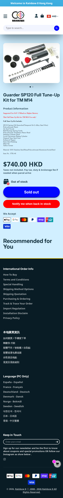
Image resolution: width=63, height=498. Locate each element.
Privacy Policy (11, 318)
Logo (18, 16)
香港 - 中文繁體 (11, 420)
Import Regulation (14, 308)
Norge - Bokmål (12, 401)
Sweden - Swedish (13, 406)
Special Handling (13, 284)
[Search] (56, 28)
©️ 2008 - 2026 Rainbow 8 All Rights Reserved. (40, 491)
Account (36, 16)
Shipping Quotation (14, 294)
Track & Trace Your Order (18, 303)
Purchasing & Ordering (16, 298)
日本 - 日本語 (10, 416)
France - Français (13, 387)
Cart (42, 16)
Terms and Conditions (16, 279)
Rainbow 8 (20, 489)
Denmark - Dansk (13, 396)
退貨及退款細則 (11, 362)
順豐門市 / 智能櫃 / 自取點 (16, 347)
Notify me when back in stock (31, 203)
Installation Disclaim (15, 313)
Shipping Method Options (18, 289)
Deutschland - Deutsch (16, 391)
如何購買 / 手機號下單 (14, 338)
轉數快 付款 (9, 343)
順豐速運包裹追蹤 (12, 352)
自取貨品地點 (10, 357)
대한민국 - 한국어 (12, 411)
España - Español (13, 382)
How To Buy (10, 274)
